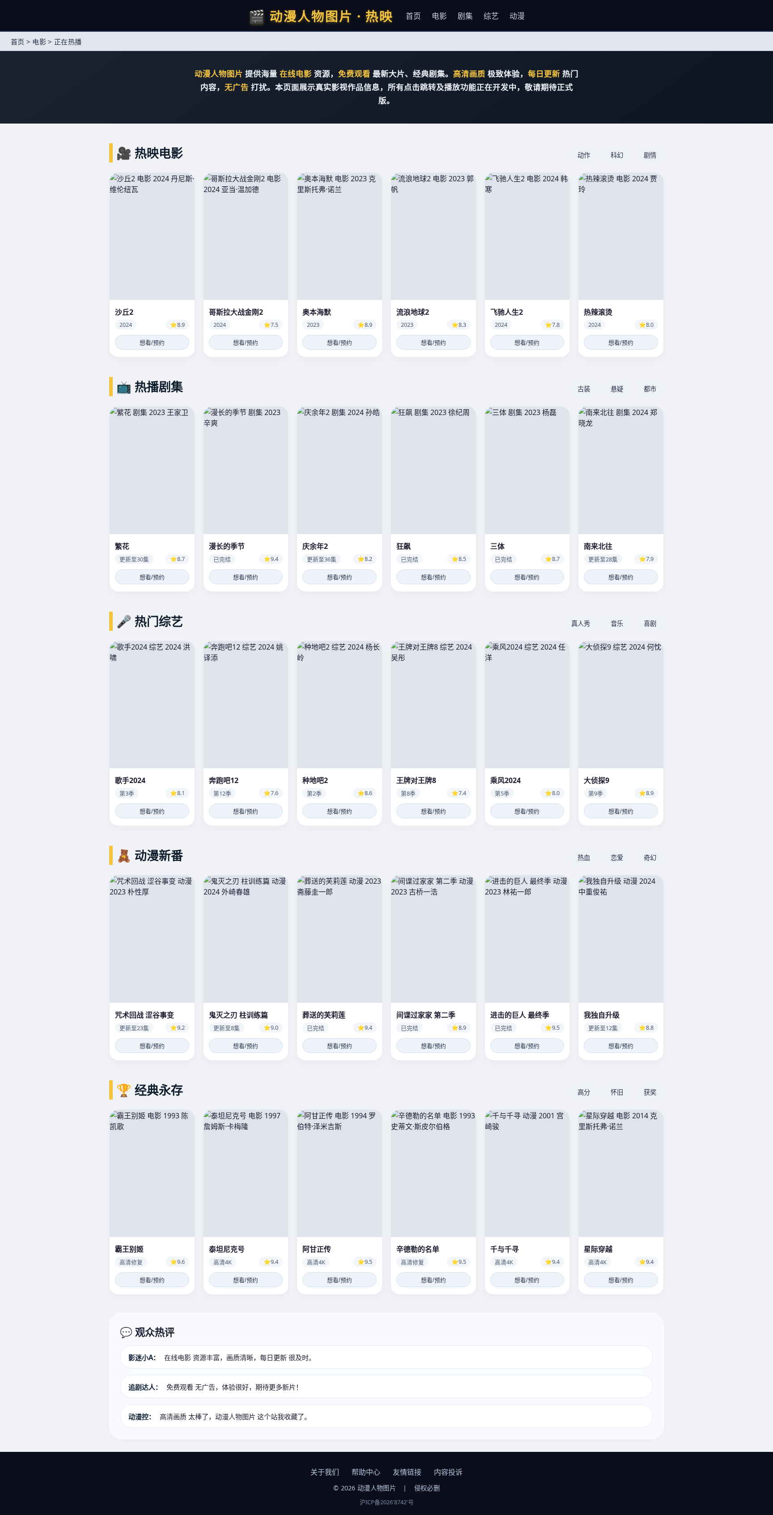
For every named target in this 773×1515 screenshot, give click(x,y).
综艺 (491, 16)
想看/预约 (152, 342)
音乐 (617, 623)
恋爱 (617, 857)
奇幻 (650, 857)
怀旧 (617, 1092)
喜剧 (650, 623)
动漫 (517, 16)
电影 (439, 16)
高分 (584, 1092)
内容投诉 (448, 1472)
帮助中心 (366, 1472)
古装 (584, 389)
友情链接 (407, 1472)
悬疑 (617, 389)
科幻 (617, 155)
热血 (584, 857)
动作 (584, 155)
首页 (413, 16)
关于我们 (324, 1472)
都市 (650, 389)
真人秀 (580, 623)
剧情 (650, 155)
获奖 (650, 1092)
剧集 (465, 16)
